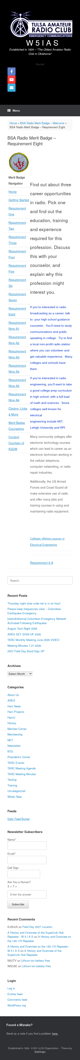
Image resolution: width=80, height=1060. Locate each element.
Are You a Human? (19, 884)
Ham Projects (15, 712)
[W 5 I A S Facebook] (11, 71)
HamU (11, 717)
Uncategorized (16, 791)
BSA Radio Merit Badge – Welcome (42, 123)
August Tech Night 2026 (22, 628)
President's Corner (18, 757)
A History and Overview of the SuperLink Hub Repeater (34, 953)
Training (12, 785)
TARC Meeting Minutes (21, 774)
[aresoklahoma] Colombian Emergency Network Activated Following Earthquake (36, 621)
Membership (15, 734)
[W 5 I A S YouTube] (11, 80)
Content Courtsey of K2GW (16, 443)
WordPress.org (16, 1005)
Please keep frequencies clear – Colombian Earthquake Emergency (34, 611)
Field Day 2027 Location (37, 927)
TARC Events (15, 763)
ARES (11, 700)
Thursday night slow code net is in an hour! (34, 603)
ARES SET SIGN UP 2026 (24, 634)
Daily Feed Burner (18, 819)
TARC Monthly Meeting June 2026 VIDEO (33, 640)
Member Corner (16, 729)
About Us (13, 695)
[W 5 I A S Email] (11, 88)
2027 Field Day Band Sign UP (25, 651)
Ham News (14, 706)
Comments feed (17, 999)
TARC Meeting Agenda (21, 768)
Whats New (14, 797)
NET (10, 740)
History (11, 723)
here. (55, 1033)
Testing (11, 780)
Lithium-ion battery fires (35, 960)
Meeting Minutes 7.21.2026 (24, 646)
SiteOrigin (40, 1051)
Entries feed (14, 994)
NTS (10, 751)
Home (13, 123)
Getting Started (19, 200)
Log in (11, 988)
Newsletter (13, 746)
